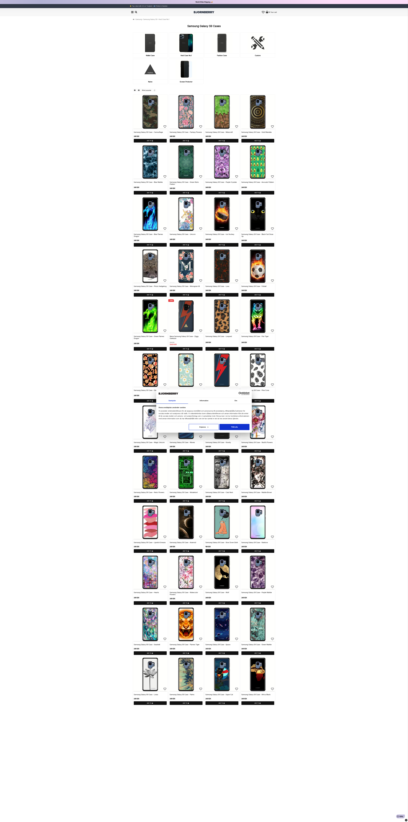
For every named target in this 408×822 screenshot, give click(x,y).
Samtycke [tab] (172, 400)
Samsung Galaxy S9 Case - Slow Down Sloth (221, 542)
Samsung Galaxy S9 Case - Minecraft (219, 132)
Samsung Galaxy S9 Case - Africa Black (255, 695)
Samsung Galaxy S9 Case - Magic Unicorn (149, 442)
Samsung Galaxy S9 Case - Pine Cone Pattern (255, 391)
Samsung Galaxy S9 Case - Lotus (146, 695)
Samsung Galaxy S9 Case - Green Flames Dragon (149, 337)
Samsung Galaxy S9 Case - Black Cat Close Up (257, 235)
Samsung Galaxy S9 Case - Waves (182, 442)
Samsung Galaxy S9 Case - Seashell (147, 645)
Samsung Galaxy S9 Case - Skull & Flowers (257, 442)
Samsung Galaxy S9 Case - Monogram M (185, 286)
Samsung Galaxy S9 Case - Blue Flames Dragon (148, 235)
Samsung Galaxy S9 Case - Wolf (217, 592)
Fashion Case (222, 55)
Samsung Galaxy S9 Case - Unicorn (183, 234)
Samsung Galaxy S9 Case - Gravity (218, 442)
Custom (258, 55)
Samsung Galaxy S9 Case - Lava (217, 286)
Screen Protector (186, 82)
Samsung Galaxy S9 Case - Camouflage (148, 132)
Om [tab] (235, 400)
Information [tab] (204, 400)
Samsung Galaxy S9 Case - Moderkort (184, 492)
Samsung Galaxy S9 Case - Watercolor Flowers (184, 593)
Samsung (139, 19)
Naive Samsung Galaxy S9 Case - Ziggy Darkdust (184, 337)
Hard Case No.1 (164, 19)
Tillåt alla (234, 427)
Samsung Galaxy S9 (150, 19)
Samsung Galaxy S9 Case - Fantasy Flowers (186, 132)
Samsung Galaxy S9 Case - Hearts (146, 592)
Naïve (150, 82)
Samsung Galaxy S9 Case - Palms (182, 695)
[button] (263, 12)
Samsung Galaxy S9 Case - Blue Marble (148, 182)
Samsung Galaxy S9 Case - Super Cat (219, 695)
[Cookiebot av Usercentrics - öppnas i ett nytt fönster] (240, 393)
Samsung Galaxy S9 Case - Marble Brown (256, 492)
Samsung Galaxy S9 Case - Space (217, 645)
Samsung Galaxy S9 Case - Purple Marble (256, 592)
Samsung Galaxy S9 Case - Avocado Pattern (257, 182)
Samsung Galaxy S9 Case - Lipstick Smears (150, 542)
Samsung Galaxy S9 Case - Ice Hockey (219, 234)
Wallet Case (150, 55)
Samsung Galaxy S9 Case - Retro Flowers (149, 492)
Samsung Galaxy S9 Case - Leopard (218, 336)
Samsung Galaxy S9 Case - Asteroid (183, 542)
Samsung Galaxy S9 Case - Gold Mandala (256, 132)
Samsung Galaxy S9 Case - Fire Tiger (255, 336)
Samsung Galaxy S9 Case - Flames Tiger (184, 645)
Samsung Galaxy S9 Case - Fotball (253, 286)
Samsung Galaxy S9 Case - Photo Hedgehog (150, 286)
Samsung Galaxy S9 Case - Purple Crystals (221, 182)
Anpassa (202, 427)
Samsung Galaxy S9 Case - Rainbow (254, 542)
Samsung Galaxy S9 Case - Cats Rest (219, 492)
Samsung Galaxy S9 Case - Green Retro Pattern (184, 183)
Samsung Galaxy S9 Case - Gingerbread (148, 390)
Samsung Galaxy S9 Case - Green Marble (256, 645)
